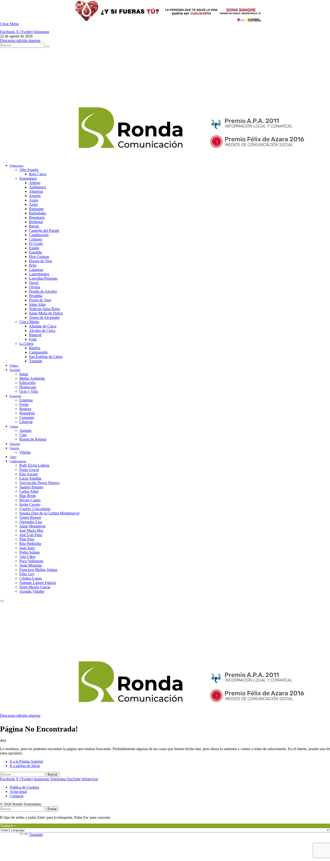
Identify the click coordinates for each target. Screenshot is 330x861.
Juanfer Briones (31, 487)
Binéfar (34, 348)
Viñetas (25, 452)
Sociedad (15, 370)
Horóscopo (27, 387)
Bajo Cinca (37, 174)
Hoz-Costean (39, 257)
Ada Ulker (27, 557)
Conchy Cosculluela (34, 509)
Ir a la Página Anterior (26, 761)
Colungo (35, 239)
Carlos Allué (28, 491)
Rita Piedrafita (30, 543)
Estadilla (35, 252)
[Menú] (2, 601)
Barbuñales (37, 213)
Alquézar (36, 191)
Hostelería (27, 413)
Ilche (32, 265)
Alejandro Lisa (30, 522)
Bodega (25, 409)
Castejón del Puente (44, 230)
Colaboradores (18, 461)
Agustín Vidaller (31, 591)
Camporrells (38, 352)
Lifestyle (26, 422)
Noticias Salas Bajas (44, 309)
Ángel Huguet (30, 517)
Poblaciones (16, 165)
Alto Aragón (28, 170)
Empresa (26, 400)
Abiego (34, 183)
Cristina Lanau (30, 578)
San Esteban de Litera (45, 357)
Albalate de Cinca (42, 326)
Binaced (35, 335)
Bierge (34, 226)
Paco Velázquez (31, 561)
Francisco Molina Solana (38, 570)
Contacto (16, 796)
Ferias (24, 404)
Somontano (28, 178)
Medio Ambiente (32, 378)
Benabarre (37, 217)
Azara (33, 200)
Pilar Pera (26, 539)
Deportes (15, 444)
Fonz (33, 339)
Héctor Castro (30, 500)
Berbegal (36, 222)
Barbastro (36, 209)
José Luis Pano (30, 535)
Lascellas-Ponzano (43, 278)
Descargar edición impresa (20, 40)
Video (13, 457)
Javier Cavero (29, 504)
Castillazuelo (39, 235)
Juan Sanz (27, 548)
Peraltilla (35, 296)
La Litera (26, 344)
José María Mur (31, 530)
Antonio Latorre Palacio (37, 583)
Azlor (33, 204)
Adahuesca (37, 187)
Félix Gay (27, 574)
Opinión (14, 448)
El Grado (36, 244)
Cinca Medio (29, 322)
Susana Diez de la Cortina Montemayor (49, 513)
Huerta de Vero (40, 261)
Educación (27, 383)
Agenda (25, 430)
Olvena (34, 287)
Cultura (14, 426)
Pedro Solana (29, 552)
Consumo (26, 417)
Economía (15, 396)
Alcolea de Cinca (42, 330)
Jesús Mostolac (30, 565)
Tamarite (35, 361)
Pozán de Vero (40, 300)
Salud (23, 374)
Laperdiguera (39, 274)
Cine (23, 435)
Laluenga (36, 270)
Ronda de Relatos (32, 439)
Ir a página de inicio (25, 766)
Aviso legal (18, 792)
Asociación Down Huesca (39, 483)
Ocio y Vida (28, 391)
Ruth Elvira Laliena (34, 465)
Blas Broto (27, 496)
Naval (33, 283)
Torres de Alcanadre (44, 317)
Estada (34, 248)
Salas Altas (37, 304)
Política (14, 365)
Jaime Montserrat (32, 526)
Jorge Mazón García (34, 587)
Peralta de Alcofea (43, 291)
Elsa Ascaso (28, 474)
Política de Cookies (24, 787)
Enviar (52, 809)
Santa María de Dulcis (46, 313)
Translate (36, 835)
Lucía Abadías (30, 478)
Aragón (35, 196)
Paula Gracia (29, 470)
